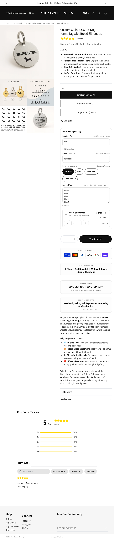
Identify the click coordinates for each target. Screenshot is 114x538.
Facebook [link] (26, 520)
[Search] (93, 13)
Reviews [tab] (24, 463)
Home (7, 23)
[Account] (99, 13)
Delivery (66, 392)
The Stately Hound (17, 537)
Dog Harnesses (12, 526)
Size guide (68, 120)
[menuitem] (31, 13)
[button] (57, 432)
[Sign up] (105, 528)
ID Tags (9, 519)
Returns (65, 399)
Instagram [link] (26, 524)
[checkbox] (90, 471)
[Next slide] (105, 3)
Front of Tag (67, 136)
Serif (79, 171)
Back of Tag (67, 185)
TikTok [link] (25, 528)
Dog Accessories (17, 23)
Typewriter (70, 179)
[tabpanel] (57, 487)
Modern (68, 171)
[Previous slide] (6, 3)
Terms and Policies (57, 537)
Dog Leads (10, 530)
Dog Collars (11, 522)
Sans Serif (91, 171)
